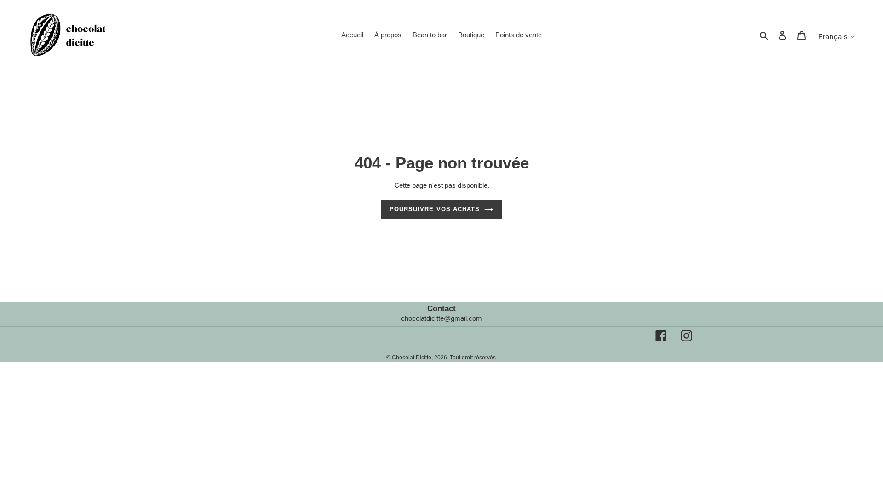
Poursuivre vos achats (435, 209)
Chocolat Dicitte (411, 357)
